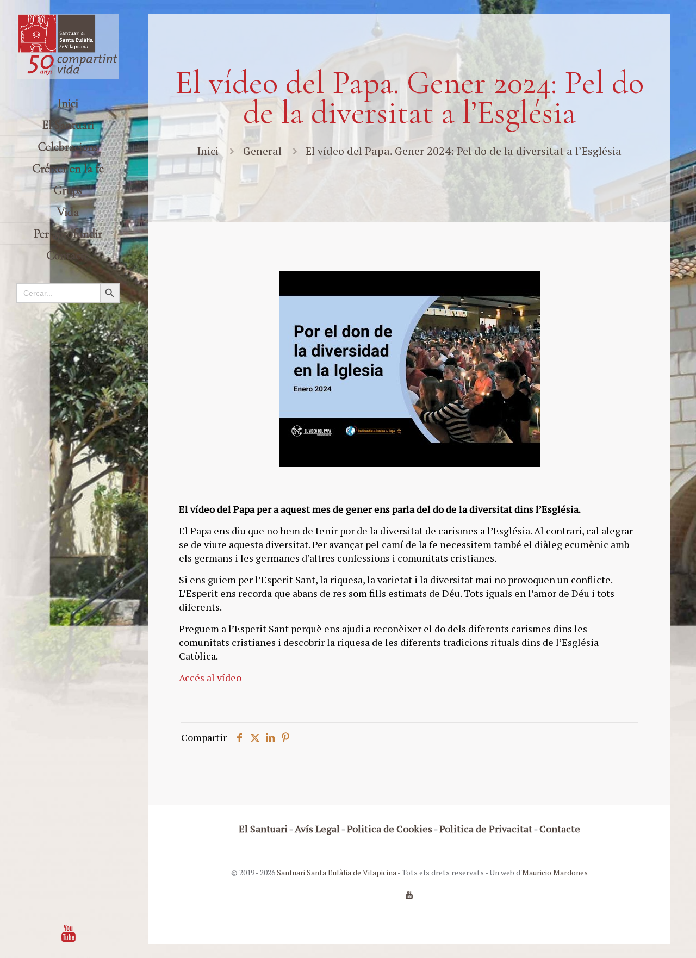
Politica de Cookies (389, 828)
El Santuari (263, 828)
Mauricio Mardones (555, 872)
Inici (208, 151)
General (262, 151)
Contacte (559, 828)
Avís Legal (317, 828)
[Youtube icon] (68, 933)
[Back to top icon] (643, 935)
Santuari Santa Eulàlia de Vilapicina (336, 872)
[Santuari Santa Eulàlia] (68, 46)
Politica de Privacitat (485, 828)
